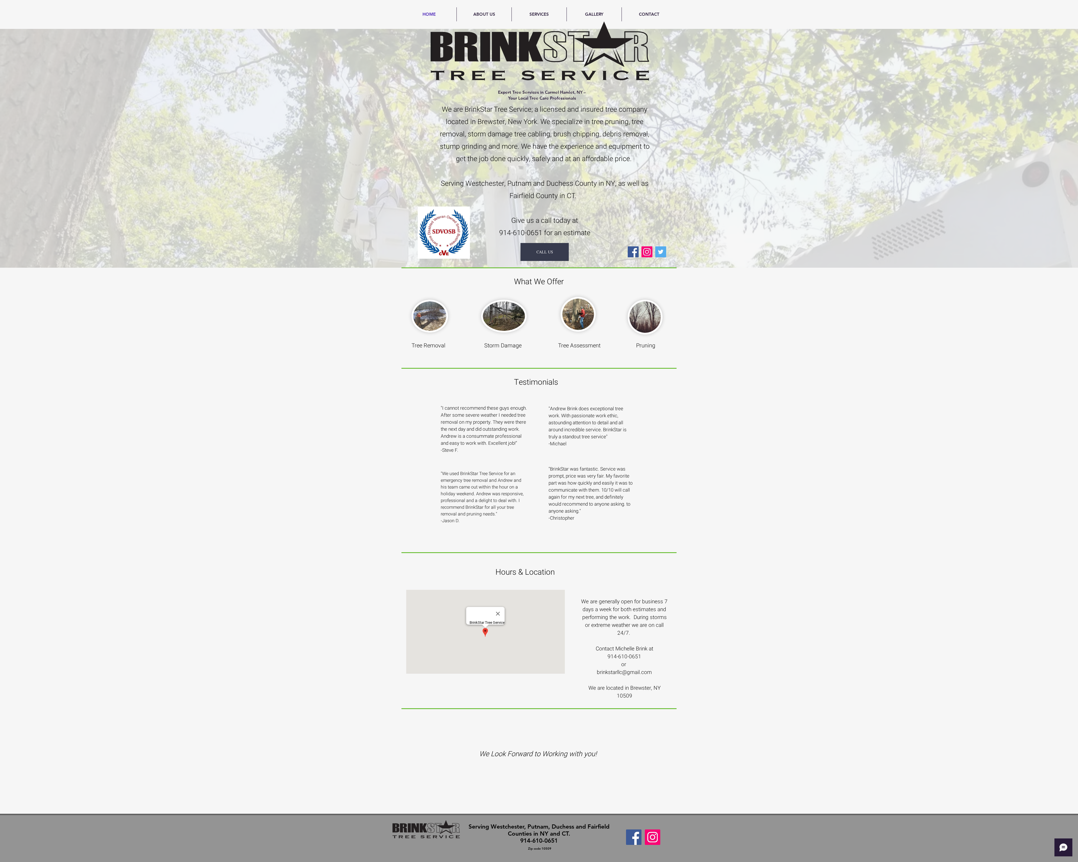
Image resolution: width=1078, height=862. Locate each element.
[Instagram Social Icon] (646, 251)
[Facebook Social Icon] (633, 837)
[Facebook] (633, 251)
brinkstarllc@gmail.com (624, 672)
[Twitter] (660, 251)
